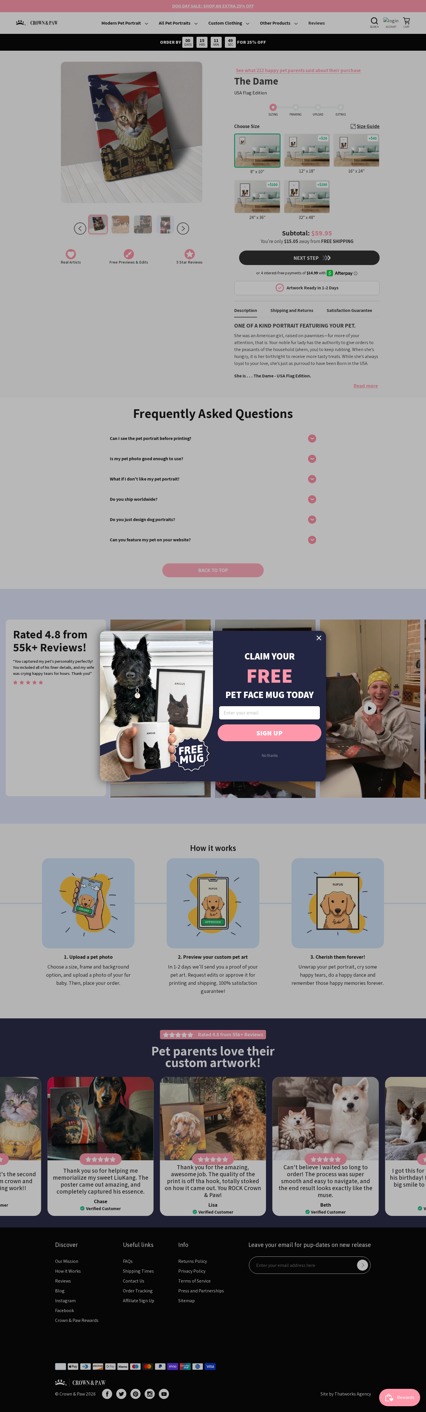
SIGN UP (269, 732)
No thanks (270, 755)
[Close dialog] (319, 638)
